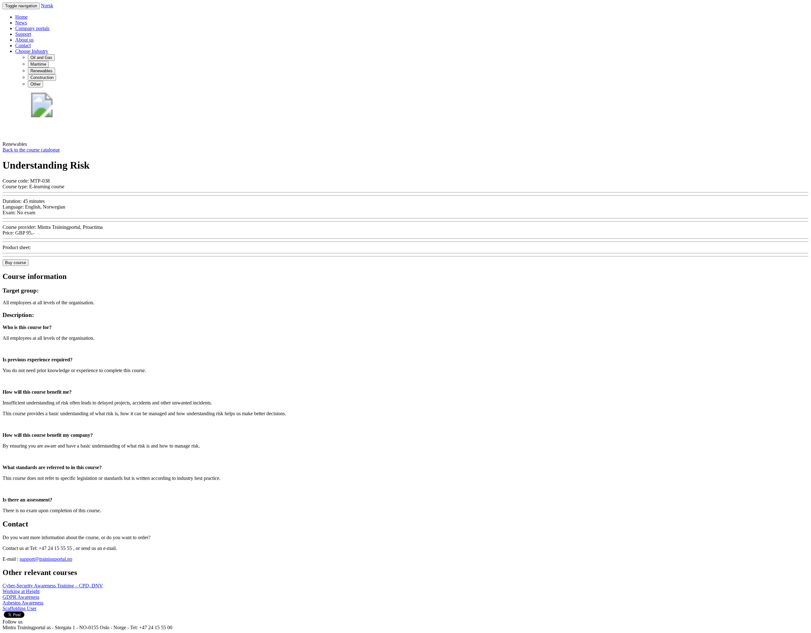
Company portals (32, 28)
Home (21, 17)
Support (23, 34)
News (21, 22)
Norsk (47, 5)
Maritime (38, 64)
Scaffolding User (19, 608)
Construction (42, 77)
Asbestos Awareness (23, 602)
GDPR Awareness (21, 597)
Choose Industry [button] (31, 51)
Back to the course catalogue (31, 149)
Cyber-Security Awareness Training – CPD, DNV (53, 585)
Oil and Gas (41, 57)
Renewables (41, 70)
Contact (23, 45)
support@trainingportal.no (46, 559)
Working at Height (21, 591)
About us (24, 39)
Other (35, 84)
